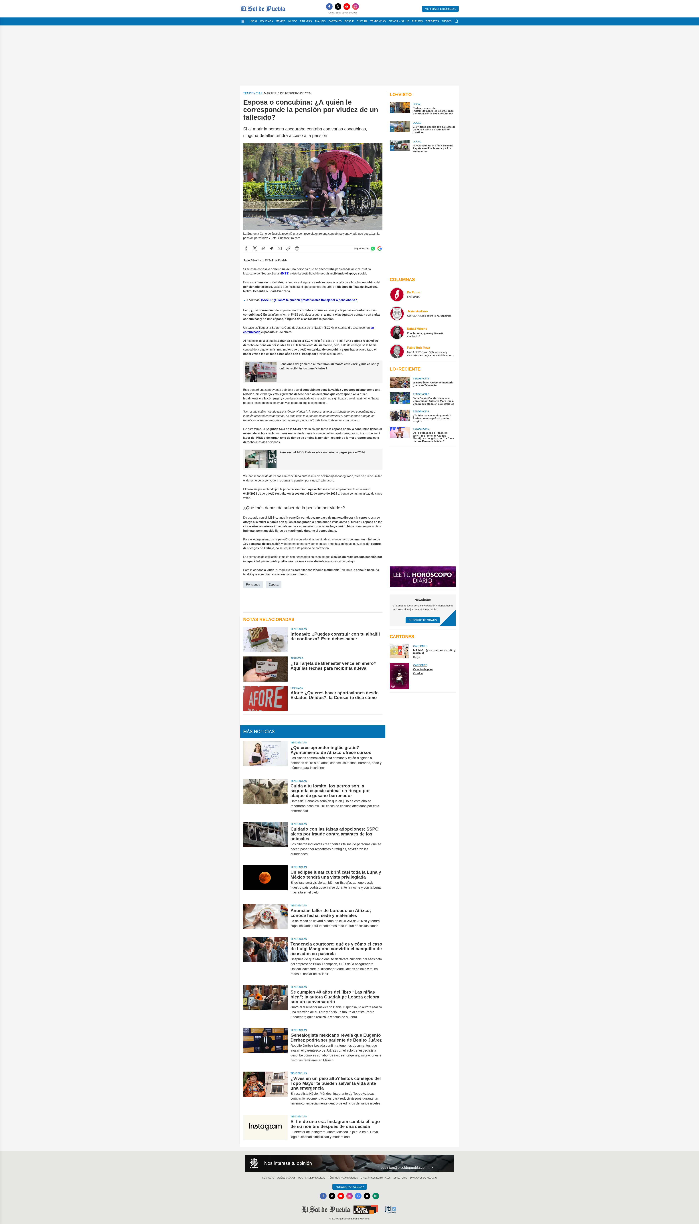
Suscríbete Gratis (423, 620)
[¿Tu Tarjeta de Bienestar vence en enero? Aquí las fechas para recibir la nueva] (265, 668)
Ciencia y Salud (399, 21)
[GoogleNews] (358, 1196)
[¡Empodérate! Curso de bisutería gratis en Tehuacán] (400, 382)
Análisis (320, 21)
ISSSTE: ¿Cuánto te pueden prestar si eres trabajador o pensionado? (309, 300)
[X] (338, 6)
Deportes (432, 21)
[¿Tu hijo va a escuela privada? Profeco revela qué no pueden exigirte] (400, 416)
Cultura (362, 21)
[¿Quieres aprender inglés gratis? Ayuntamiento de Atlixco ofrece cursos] (265, 758)
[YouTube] (346, 6)
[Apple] (367, 1196)
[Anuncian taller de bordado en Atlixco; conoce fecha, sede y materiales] (265, 918)
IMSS (284, 273)
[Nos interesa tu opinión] (349, 1163)
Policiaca (266, 21)
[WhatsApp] (263, 248)
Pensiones (253, 584)
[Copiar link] (288, 248)
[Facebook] (329, 6)
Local (253, 21)
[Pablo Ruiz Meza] (397, 351)
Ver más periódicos (440, 8)
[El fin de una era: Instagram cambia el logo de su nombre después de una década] (265, 1129)
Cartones (335, 21)
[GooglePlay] (375, 1196)
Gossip (349, 21)
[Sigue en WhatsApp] (373, 249)
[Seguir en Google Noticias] (379, 249)
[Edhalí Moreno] (397, 332)
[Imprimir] (297, 248)
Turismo (417, 21)
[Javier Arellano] (397, 313)
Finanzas (306, 21)
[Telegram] (271, 248)
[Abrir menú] (242, 21)
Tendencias (378, 21)
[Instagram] (355, 6)
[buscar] (456, 21)
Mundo (292, 21)
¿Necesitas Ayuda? (349, 1186)
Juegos (447, 21)
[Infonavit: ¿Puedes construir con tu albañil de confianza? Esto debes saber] (265, 639)
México (280, 21)
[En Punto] (397, 294)
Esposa (274, 584)
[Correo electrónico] (280, 248)
